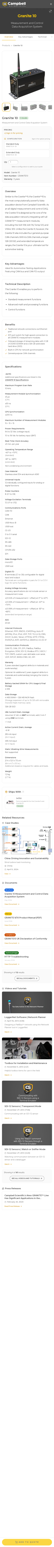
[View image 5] (42, 107)
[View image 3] (24, 107)
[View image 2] (15, 107)
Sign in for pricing (14, 133)
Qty (5, 162)
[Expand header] (50, 11)
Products (6, 45)
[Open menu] (51, 4)
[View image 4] (33, 107)
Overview (9, 37)
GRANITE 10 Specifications (16, 380)
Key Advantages (25, 37)
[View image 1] (6, 107)
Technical (42, 37)
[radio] (27, 145)
